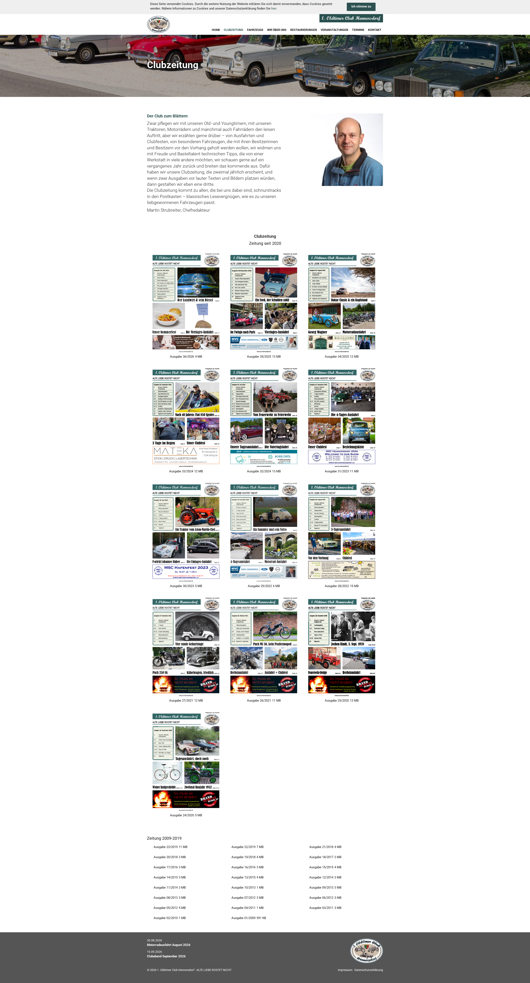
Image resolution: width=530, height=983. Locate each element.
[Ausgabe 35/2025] (264, 302)
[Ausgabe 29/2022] (264, 531)
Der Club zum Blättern (167, 115)
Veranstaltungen (334, 29)
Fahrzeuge (255, 29)
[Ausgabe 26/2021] (264, 646)
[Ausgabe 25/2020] (341, 646)
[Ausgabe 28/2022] (341, 531)
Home (216, 29)
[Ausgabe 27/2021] (186, 646)
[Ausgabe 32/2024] (264, 417)
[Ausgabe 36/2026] (186, 302)
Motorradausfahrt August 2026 (168, 945)
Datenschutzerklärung (368, 970)
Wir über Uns (277, 29)
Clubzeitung (233, 29)
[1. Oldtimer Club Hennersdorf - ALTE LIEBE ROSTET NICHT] (168, 24)
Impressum (345, 970)
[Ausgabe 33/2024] (186, 417)
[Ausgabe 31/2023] (341, 417)
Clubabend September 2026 (166, 956)
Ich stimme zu (361, 6)
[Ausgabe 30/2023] (186, 531)
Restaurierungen (303, 29)
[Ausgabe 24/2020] (186, 761)
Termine (358, 29)
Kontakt (374, 29)
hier (273, 8)
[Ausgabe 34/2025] (341, 302)
